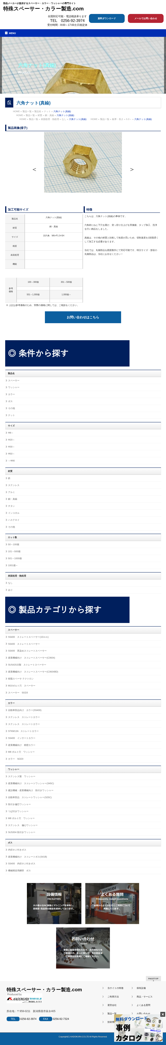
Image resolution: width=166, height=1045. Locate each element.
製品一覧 (112, 1013)
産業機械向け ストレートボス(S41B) (27, 856)
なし (10, 583)
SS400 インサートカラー (21, 738)
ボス (10, 401)
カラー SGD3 (15, 759)
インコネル (13, 513)
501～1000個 (15, 558)
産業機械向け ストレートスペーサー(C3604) (31, 657)
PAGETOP (153, 978)
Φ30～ (11, 446)
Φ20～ (11, 439)
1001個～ (13, 565)
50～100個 (13, 544)
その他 (11, 408)
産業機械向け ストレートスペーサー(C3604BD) (33, 671)
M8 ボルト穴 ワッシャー (21, 752)
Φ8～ (10, 432)
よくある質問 (143, 1005)
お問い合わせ (143, 1013)
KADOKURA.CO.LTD (80, 1037)
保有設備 (141, 988)
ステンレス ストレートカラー (24, 717)
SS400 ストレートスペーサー (24, 644)
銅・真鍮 (12, 499)
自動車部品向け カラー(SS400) (25, 710)
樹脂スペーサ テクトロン (21, 678)
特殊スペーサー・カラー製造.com (43, 9)
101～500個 (14, 551)
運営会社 (112, 1005)
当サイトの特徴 (115, 988)
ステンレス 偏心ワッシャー (23, 825)
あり (10, 590)
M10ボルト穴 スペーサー (21, 685)
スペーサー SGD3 (18, 692)
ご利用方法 (113, 996)
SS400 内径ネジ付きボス (21, 863)
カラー (11, 394)
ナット (11, 415)
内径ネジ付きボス (17, 849)
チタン (11, 506)
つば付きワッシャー (18, 811)
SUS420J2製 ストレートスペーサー (27, 664)
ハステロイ (13, 520)
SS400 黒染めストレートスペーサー (27, 650)
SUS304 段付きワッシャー (21, 832)
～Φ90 (11, 460)
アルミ (11, 492)
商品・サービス (145, 996)
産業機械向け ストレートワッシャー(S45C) (31, 783)
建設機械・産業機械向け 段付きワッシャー (30, 790)
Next (132, 168)
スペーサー (13, 380)
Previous (34, 168)
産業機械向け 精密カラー (21, 745)
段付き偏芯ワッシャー (19, 804)
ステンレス (13, 485)
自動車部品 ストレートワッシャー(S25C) (30, 797)
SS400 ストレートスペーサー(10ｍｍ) (28, 637)
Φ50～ (11, 453)
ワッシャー (13, 387)
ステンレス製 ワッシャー (21, 776)
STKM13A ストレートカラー (23, 731)
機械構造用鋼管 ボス (19, 870)
